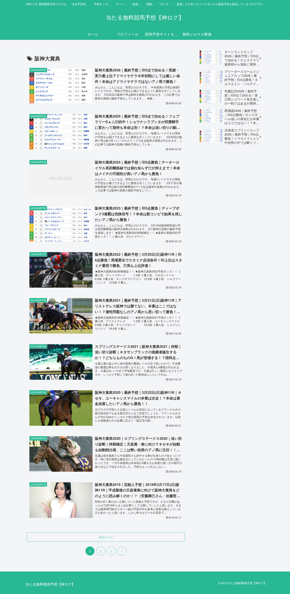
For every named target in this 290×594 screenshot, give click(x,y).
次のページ (106, 537)
